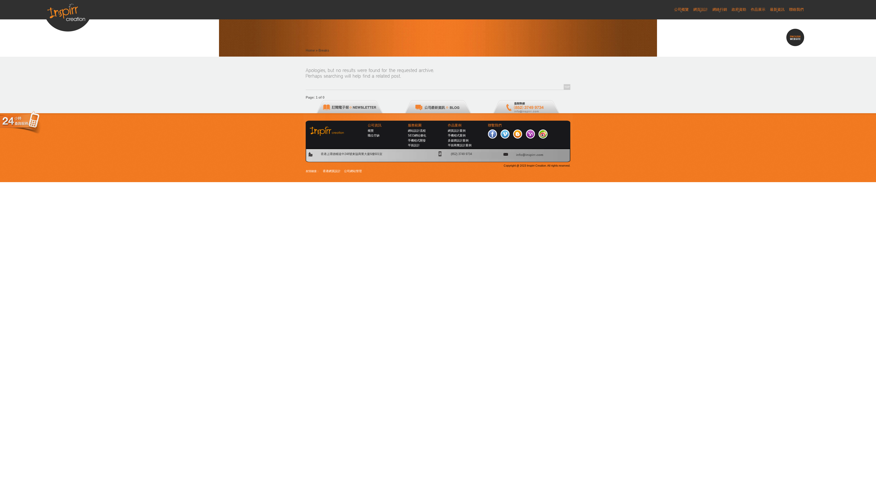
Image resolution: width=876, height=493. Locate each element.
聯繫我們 (495, 125)
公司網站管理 (353, 171)
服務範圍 (415, 125)
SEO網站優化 (417, 135)
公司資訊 (374, 125)
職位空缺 (374, 135)
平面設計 (414, 145)
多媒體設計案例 (458, 140)
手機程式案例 (457, 135)
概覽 (371, 130)
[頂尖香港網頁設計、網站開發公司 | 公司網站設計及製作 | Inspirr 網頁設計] (68, 10)
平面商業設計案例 (460, 145)
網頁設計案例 (457, 130)
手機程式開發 (417, 140)
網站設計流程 (417, 130)
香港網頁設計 (332, 171)
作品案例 (454, 125)
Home (310, 50)
